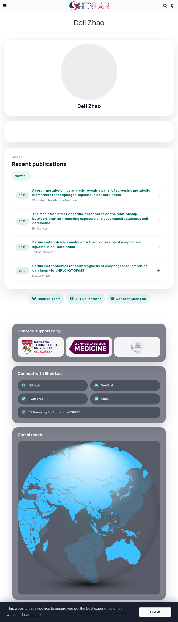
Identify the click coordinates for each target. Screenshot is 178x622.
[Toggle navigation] (4, 6)
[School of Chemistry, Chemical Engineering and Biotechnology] (137, 347)
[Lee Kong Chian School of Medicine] (89, 347)
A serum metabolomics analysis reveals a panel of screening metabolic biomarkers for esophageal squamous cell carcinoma (91, 192)
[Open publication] (158, 195)
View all (21, 176)
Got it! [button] (155, 612)
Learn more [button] (31, 615)
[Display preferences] (173, 6)
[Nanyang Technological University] (41, 347)
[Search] (165, 6)
